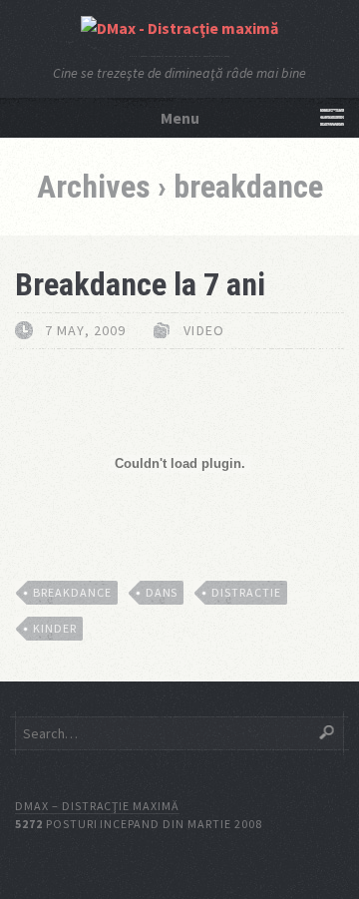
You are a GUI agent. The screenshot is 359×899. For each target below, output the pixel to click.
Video (203, 330)
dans (162, 592)
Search (326, 732)
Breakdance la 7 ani (140, 284)
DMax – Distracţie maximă (97, 805)
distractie (246, 592)
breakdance (72, 592)
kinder (55, 628)
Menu (180, 118)
